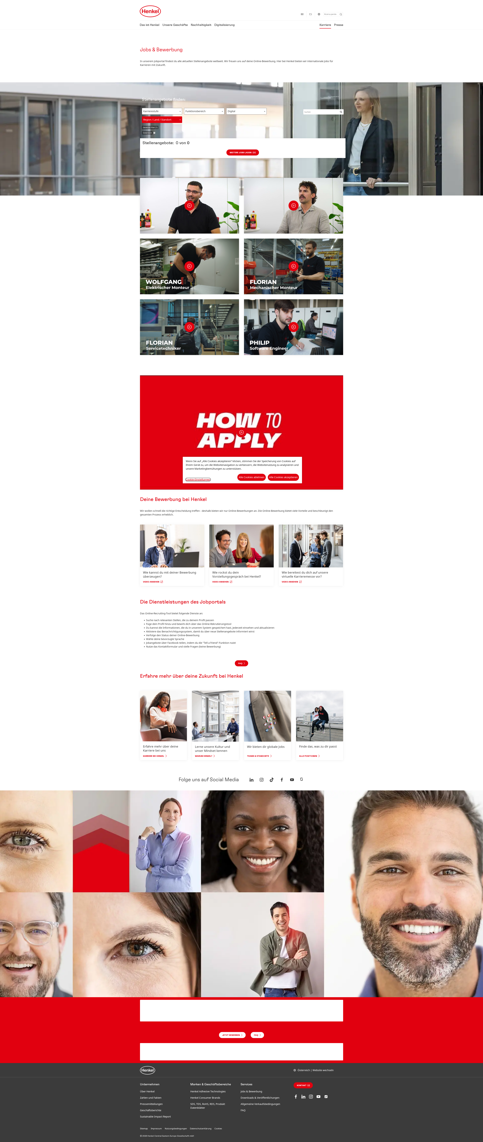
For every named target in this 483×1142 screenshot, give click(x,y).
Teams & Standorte (258, 756)
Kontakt (302, 1085)
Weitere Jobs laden (243, 153)
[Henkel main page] (150, 11)
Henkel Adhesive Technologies (208, 1091)
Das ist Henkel (149, 25)
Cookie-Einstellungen (198, 479)
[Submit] (341, 14)
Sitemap (144, 1128)
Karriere (325, 25)
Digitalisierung (224, 25)
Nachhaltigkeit (201, 25)
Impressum (156, 1128)
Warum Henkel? (203, 756)
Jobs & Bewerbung (251, 1091)
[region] (242, 470)
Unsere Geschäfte (175, 25)
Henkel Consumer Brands (205, 1097)
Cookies (218, 1128)
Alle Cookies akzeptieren (283, 477)
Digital (231, 111)
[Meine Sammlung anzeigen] (311, 14)
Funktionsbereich (195, 111)
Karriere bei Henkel (153, 756)
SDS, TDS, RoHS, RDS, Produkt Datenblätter (207, 1105)
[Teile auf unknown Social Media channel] (251, 779)
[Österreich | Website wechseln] (319, 14)
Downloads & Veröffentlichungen (260, 1097)
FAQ (243, 1110)
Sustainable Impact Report (155, 1116)
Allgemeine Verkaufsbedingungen (260, 1104)
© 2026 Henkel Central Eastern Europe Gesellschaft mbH (167, 1136)
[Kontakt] (302, 14)
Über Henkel (147, 1091)
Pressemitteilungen (151, 1104)
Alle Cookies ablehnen (251, 477)
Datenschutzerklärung (200, 1128)
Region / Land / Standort (157, 119)
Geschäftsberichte (150, 1110)
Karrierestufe (150, 111)
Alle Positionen (308, 756)
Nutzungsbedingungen (176, 1128)
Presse (338, 25)
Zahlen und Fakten (150, 1097)
